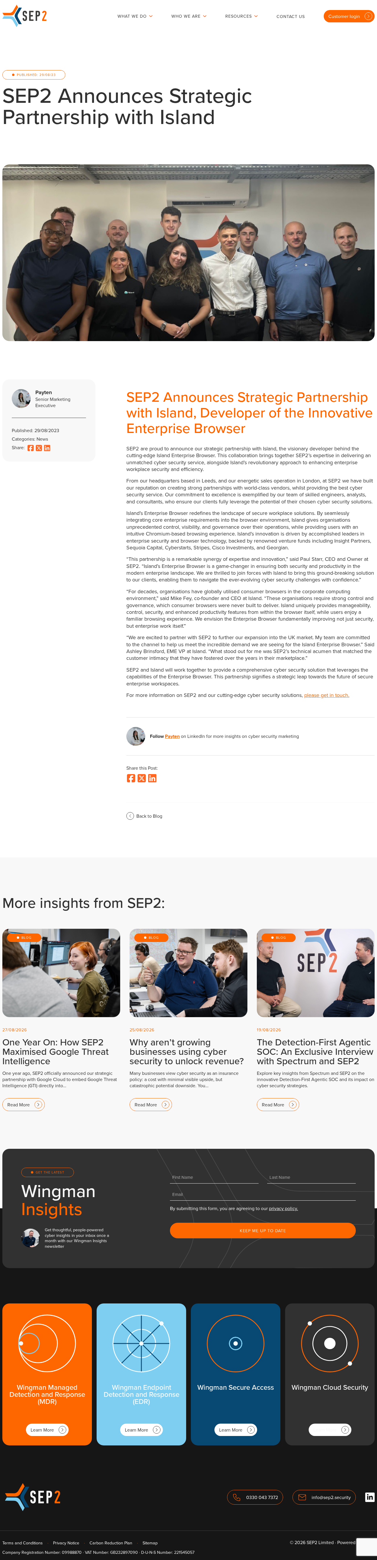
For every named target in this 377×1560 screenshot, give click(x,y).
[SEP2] (24, 25)
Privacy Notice (66, 1543)
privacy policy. (283, 1208)
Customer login (344, 16)
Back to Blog (149, 816)
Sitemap (150, 1543)
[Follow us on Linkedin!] (370, 1497)
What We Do (132, 16)
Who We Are (186, 16)
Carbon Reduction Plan (111, 1543)
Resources (238, 16)
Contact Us (291, 16)
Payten (172, 736)
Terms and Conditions (22, 1543)
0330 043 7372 (262, 1497)
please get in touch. (326, 695)
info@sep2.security (331, 1497)
